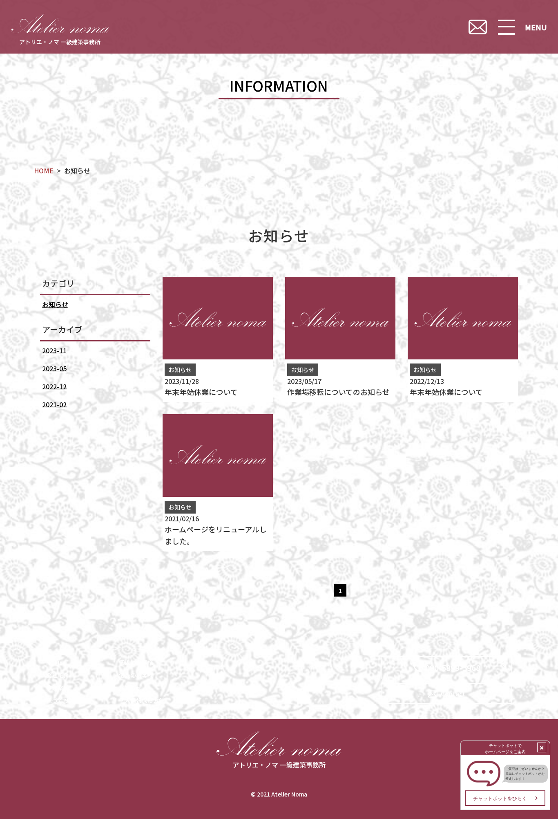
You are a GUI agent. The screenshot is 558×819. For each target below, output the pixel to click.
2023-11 (54, 350)
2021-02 (54, 404)
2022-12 (54, 386)
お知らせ (55, 304)
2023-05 (54, 368)
